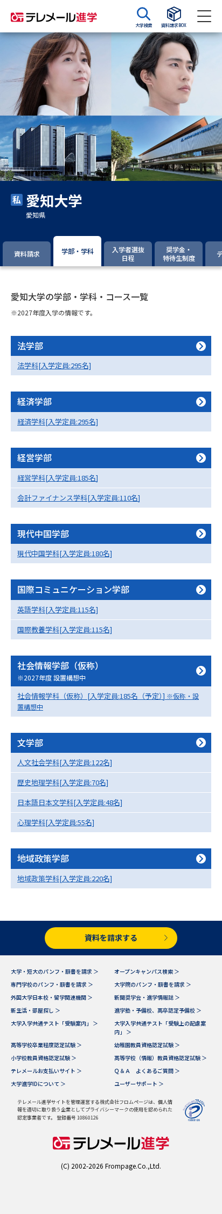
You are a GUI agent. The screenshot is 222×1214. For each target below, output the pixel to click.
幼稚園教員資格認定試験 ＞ (147, 1045)
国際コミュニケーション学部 (73, 589)
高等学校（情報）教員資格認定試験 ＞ (160, 1058)
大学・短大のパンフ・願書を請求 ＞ (55, 971)
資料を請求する (111, 937)
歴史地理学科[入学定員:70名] (62, 782)
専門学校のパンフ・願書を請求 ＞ (52, 984)
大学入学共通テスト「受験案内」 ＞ (54, 1023)
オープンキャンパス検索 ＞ (146, 971)
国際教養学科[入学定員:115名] (64, 629)
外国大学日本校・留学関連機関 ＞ (52, 997)
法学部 (30, 345)
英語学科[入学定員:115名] (57, 609)
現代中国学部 (43, 533)
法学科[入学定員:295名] (54, 365)
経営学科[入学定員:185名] (57, 478)
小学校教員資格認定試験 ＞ (44, 1058)
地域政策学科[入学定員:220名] (64, 878)
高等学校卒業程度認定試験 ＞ (46, 1045)
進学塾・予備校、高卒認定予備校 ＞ (158, 1010)
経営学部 (34, 457)
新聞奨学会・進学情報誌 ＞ (147, 997)
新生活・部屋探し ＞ (35, 1010)
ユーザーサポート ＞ (139, 1084)
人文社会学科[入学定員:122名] (64, 762)
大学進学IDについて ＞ (38, 1084)
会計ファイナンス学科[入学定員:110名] (78, 498)
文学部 (30, 742)
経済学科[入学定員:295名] (57, 421)
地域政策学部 (43, 858)
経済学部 (34, 401)
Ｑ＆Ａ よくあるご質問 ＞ (147, 1071)
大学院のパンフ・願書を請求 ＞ (152, 984)
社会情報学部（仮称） (60, 671)
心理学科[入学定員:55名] (55, 822)
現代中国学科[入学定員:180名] (64, 553)
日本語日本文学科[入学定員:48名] (69, 802)
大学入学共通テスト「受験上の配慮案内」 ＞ (160, 1027)
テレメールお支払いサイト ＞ (46, 1071)
